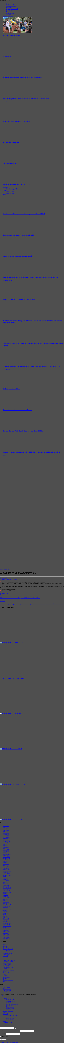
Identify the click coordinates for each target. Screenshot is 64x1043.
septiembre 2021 (7, 909)
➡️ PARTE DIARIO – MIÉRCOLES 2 (12, 784)
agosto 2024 (6, 859)
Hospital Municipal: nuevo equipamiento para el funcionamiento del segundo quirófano (31, 277)
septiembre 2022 (7, 892)
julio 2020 (5, 928)
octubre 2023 (6, 873)
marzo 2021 (6, 917)
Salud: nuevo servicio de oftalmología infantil (17, 256)
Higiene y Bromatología (12, 9)
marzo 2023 (6, 883)
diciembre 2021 (7, 904)
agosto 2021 (6, 910)
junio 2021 (5, 913)
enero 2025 (6, 852)
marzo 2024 (6, 866)
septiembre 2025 (7, 841)
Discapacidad (9, 10)
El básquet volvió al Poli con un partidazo (16, 121)
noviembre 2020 (7, 923)
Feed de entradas (7, 989)
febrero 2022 (6, 902)
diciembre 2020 (7, 921)
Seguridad (8, 7)
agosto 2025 (6, 843)
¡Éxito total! (7, 56)
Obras (4, 190)
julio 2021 (5, 912)
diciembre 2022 (7, 888)
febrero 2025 (6, 851)
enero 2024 (6, 869)
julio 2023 (5, 878)
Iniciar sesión (6, 987)
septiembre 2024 (7, 858)
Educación (5, 957)
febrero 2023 (6, 885)
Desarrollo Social (7, 280)
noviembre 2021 (7, 906)
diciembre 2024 (7, 854)
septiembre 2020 (7, 926)
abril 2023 (5, 882)
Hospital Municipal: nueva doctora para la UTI (18, 235)
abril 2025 (5, 848)
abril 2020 (5, 933)
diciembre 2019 (7, 938)
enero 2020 (6, 937)
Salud (4, 194)
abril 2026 (5, 831)
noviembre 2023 (7, 872)
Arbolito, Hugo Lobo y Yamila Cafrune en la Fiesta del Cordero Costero (26, 99)
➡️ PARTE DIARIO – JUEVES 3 (11, 749)
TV (4, 981)
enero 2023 (6, 886)
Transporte (8, 14)
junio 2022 (5, 896)
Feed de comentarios (8, 990)
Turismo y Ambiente (8, 16)
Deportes (5, 101)
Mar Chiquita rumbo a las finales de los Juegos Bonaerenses (22, 77)
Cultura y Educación (11, 6)
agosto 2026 (6, 826)
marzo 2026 (6, 833)
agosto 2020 (6, 927)
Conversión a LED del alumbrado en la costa (17, 410)
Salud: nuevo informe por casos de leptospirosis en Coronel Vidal (24, 214)
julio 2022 (5, 895)
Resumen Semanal (7, 973)
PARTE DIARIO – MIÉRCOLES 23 (12, 678)
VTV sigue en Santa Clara (11, 389)
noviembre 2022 (7, 889)
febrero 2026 (6, 834)
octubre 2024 (6, 857)
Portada (5, 968)
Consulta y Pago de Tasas (12, 189)
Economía (5, 187)
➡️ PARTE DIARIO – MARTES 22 (11, 713)
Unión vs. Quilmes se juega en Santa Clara (16, 184)
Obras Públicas (10, 191)
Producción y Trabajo (11, 4)
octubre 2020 (6, 924)
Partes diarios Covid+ (5, 569)
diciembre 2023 (7, 871)
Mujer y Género (10, 11)
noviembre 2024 (7, 855)
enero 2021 (6, 920)
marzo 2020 (6, 934)
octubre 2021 (6, 907)
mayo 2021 (6, 914)
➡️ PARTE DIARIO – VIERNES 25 (11, 642)
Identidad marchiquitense (11, 35)
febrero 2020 (6, 935)
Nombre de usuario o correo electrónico (10, 1031)
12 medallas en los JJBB (11, 142)
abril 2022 (5, 899)
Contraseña (3, 1033)
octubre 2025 (6, 840)
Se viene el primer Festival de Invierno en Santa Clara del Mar (23, 431)
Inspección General (11, 13)
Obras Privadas (10, 193)
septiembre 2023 (7, 875)
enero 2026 (6, 835)
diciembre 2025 (7, 837)
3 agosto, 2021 (3, 578)
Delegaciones (6, 369)
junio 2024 (5, 862)
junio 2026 (5, 828)
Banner (5, 946)
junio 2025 (5, 845)
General (5, 3)
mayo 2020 (6, 931)
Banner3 (5, 947)
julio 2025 (5, 844)
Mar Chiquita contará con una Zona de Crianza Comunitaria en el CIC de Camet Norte (31, 366)
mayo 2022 (6, 897)
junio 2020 (5, 930)
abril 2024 (5, 865)
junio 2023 (5, 879)
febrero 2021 (6, 919)
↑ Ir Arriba (2, 995)
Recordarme (5, 1036)
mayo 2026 (6, 830)
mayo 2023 (6, 881)
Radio (4, 455)
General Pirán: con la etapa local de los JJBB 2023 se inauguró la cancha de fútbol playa (31, 452)
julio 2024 (5, 861)
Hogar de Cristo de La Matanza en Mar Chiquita (19, 299)
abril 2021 (5, 916)
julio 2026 (5, 827)
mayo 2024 (6, 864)
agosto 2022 (6, 893)
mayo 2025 (6, 847)
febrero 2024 (6, 868)
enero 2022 (6, 903)
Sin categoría (6, 977)
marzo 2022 (6, 900)
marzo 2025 (6, 850)
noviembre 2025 (7, 838)
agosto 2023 (6, 876)
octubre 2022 (6, 890)
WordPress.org (6, 991)
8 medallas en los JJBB (10, 163)
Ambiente (5, 944)
